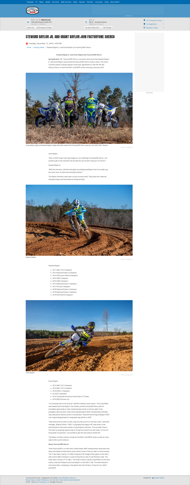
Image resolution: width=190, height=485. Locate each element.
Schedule (30, 2)
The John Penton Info (92, 28)
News (41, 2)
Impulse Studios (159, 478)
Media (48, 2)
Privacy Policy (30, 480)
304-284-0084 (63, 478)
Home (29, 47)
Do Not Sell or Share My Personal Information (65, 480)
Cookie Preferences (42, 480)
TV (36, 2)
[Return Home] (32, 14)
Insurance (99, 2)
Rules (75, 2)
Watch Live (30, 28)
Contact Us (72, 478)
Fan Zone (55, 2)
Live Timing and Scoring (154, 20)
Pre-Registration (151, 24)
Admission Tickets (152, 28)
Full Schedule (107, 28)
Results (82, 2)
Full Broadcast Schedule (44, 28)
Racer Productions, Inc (42, 482)
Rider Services (66, 2)
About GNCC (115, 2)
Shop (106, 2)
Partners (90, 2)
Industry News (39, 47)
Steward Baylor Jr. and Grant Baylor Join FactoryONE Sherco (69, 47)
